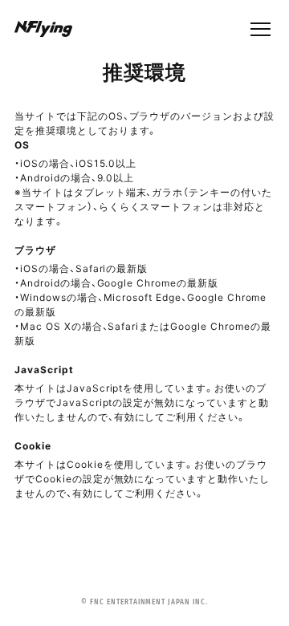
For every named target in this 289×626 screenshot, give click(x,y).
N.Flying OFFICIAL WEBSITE (43, 30)
